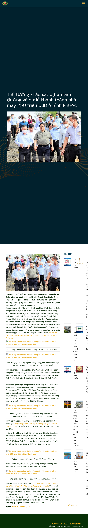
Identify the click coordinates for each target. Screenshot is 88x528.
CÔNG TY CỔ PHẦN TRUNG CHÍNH (66, 524)
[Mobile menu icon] (83, 3)
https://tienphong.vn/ (21, 506)
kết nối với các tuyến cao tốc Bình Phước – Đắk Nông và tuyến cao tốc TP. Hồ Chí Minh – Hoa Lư (32, 335)
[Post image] (67, 262)
